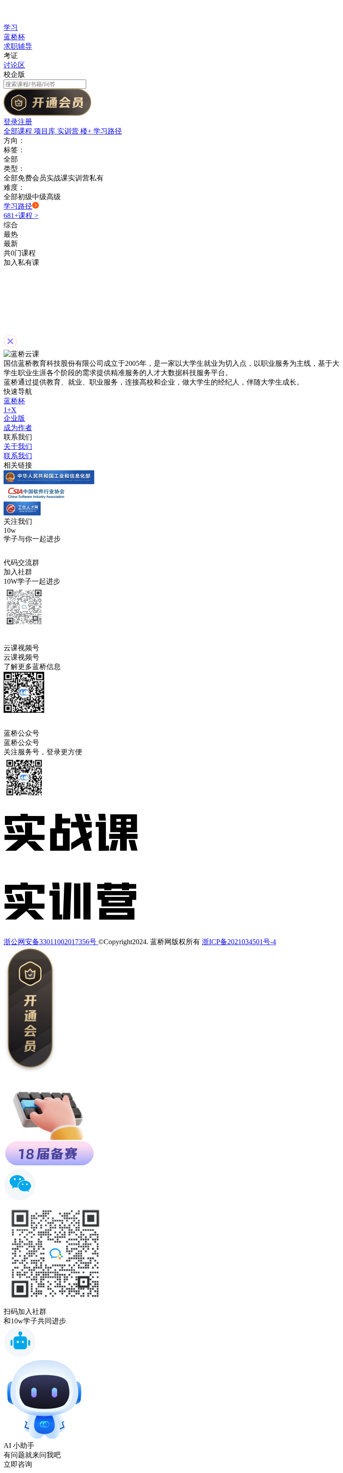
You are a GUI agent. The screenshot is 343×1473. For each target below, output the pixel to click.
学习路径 (107, 131)
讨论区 (14, 65)
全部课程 (19, 131)
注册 (25, 122)
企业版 (14, 418)
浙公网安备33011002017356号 (51, 942)
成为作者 (18, 427)
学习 (11, 27)
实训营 (68, 131)
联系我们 (18, 456)
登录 (11, 122)
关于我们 (18, 446)
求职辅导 (18, 46)
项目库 (45, 131)
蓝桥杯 (14, 37)
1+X (10, 410)
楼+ (86, 131)
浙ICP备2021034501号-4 (239, 942)
